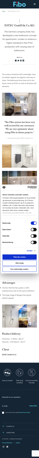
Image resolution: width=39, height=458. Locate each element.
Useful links (10, 432)
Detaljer (30, 251)
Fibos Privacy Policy (24, 412)
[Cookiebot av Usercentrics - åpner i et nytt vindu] (28, 187)
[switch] (34, 229)
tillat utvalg (19, 263)
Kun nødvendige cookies (19, 269)
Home (3, 11)
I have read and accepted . (17, 412)
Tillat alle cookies (19, 257)
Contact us (10, 426)
